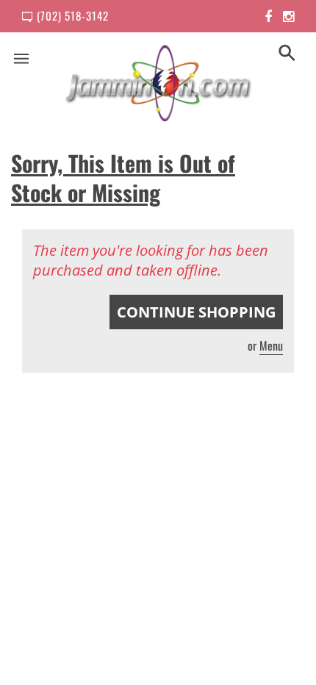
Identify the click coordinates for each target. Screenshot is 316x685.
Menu (271, 345)
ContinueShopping (196, 312)
